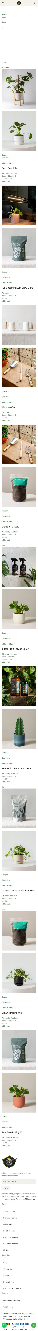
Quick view (6, 158)
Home (4, 15)
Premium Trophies (10, 1218)
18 (2, 44)
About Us (6, 1275)
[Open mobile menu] (3, 3)
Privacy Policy (8, 1282)
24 (2, 52)
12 (2, 36)
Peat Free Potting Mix (13, 1132)
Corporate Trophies (10, 1237)
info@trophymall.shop (11, 1301)
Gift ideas (5, 173)
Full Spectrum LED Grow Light (17, 287)
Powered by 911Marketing (25, 1199)
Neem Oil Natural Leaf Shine (16, 768)
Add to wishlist (7, 163)
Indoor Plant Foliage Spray (15, 649)
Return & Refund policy (12, 1288)
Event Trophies (9, 1231)
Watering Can (9, 407)
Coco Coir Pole (9, 168)
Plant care (13, 173)
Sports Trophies (9, 1211)
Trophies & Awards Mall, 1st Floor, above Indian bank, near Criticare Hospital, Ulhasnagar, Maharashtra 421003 (18, 1316)
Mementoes (7, 1224)
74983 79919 (8, 1307)
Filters (4, 63)
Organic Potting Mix (12, 1013)
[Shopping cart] (35, 3)
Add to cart (6, 181)
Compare (5, 155)
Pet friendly (6, 532)
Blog (5, 1262)
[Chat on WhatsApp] (4, 1325)
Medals (6, 1250)
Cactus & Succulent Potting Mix (18, 890)
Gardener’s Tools (10, 526)
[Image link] (9, 1162)
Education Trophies (10, 1244)
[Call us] (33, 1325)
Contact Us (7, 1269)
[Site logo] (19, 3)
